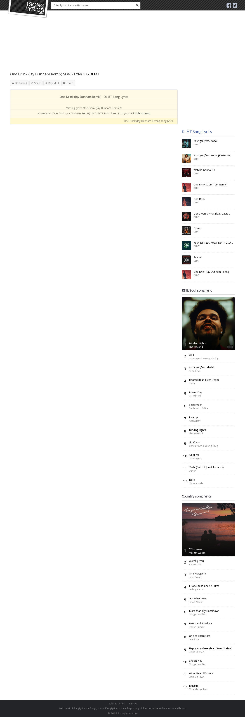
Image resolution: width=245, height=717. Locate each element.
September (195, 404)
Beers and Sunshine (200, 623)
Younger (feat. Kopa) (206, 141)
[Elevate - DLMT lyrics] (186, 230)
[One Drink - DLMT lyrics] (186, 201)
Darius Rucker (196, 626)
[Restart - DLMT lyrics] (186, 259)
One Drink (199, 199)
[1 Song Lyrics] (28, 9)
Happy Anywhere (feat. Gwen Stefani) (210, 648)
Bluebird (194, 685)
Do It (192, 479)
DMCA (133, 703)
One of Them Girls (199, 635)
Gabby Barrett (196, 589)
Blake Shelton (196, 651)
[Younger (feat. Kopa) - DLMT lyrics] (186, 143)
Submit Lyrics (117, 703)
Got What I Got (198, 598)
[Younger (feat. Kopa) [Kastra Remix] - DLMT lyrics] (186, 158)
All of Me (194, 455)
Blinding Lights (197, 343)
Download (20, 83)
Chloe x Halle (196, 483)
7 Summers (195, 549)
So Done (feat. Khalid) (202, 367)
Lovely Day (195, 392)
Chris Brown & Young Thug (203, 445)
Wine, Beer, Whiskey (201, 673)
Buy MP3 (53, 83)
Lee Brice (194, 639)
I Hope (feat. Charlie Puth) (204, 586)
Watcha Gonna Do (204, 170)
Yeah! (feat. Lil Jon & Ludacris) (206, 467)
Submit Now (142, 113)
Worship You (196, 561)
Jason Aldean (196, 602)
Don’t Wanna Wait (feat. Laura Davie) (215, 213)
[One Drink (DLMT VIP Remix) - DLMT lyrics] (186, 187)
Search (137, 5)
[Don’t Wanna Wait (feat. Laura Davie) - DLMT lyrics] (186, 216)
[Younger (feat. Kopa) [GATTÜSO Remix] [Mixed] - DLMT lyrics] (186, 245)
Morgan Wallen (197, 552)
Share (37, 83)
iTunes (69, 83)
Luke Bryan (195, 577)
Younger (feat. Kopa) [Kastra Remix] (214, 155)
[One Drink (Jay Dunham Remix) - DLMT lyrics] (186, 274)
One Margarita (197, 573)
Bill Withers (195, 395)
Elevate (198, 228)
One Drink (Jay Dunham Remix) (212, 271)
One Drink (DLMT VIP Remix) (210, 184)
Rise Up (193, 417)
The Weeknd (196, 346)
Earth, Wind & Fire (198, 408)
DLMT (94, 74)
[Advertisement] (94, 47)
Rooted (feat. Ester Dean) (204, 379)
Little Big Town (196, 676)
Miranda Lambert (198, 689)
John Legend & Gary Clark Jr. (204, 358)
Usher (192, 470)
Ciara (192, 383)
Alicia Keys (195, 371)
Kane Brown (195, 564)
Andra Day (195, 420)
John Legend (195, 458)
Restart (198, 257)
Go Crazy (194, 442)
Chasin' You (195, 660)
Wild (191, 355)
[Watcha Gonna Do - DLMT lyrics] (186, 172)
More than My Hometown (204, 611)
